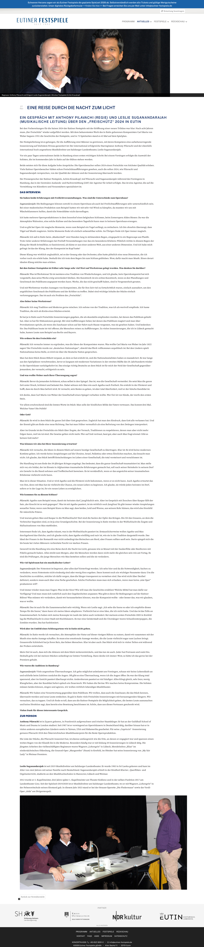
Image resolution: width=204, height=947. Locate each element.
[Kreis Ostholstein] (26, 916)
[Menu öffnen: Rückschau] (186, 21)
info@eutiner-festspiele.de (121, 942)
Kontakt (81, 936)
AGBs (96, 936)
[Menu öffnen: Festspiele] (168, 21)
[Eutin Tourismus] (127, 916)
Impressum (106, 936)
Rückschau (178, 21)
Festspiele (160, 21)
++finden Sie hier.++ (92, 5)
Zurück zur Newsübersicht (33, 896)
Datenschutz (120, 936)
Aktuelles (143, 21)
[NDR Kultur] (77, 916)
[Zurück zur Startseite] (42, 21)
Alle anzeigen (102, 925)
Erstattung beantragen (173, 11)
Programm (128, 21)
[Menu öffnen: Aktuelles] (150, 21)
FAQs (89, 936)
